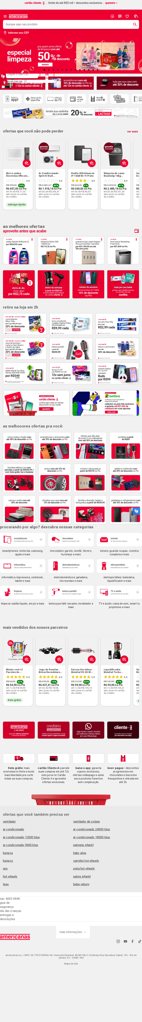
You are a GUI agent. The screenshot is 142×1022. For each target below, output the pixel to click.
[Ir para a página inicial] (15, 937)
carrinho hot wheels (86, 861)
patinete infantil (83, 845)
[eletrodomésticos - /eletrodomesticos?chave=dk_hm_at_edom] (71, 566)
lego (6, 884)
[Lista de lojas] (120, 16)
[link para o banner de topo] (71, 4)
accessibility (4, 83)
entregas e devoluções (7, 917)
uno (5, 868)
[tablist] (71, 70)
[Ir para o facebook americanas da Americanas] (132, 941)
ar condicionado (13, 829)
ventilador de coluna (86, 821)
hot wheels (10, 876)
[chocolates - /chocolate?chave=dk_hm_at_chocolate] (71, 539)
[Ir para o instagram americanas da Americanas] (118, 941)
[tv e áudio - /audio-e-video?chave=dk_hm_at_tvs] (119, 592)
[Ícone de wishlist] (127, 16)
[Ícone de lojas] (120, 16)
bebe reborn (81, 884)
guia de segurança (6, 905)
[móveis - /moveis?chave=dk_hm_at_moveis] (119, 539)
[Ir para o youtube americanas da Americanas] (125, 941)
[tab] (44, 70)
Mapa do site (71, 963)
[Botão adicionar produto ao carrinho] (25, 668)
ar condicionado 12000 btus (21, 837)
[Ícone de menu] (5, 16)
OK (47, 74)
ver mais (132, 131)
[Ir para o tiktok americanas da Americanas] (140, 941)
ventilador (9, 821)
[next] (134, 169)
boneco (8, 861)
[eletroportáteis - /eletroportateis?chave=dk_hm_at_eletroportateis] (119, 566)
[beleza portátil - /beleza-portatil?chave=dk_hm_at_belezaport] (71, 592)
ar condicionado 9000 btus (20, 845)
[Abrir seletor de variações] (25, 171)
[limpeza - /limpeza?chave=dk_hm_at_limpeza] (22, 592)
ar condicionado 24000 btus (91, 829)
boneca (8, 853)
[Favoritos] (127, 16)
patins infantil (82, 876)
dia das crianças (10, 911)
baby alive (79, 853)
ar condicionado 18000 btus (91, 837)
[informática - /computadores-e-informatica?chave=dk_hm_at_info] (22, 566)
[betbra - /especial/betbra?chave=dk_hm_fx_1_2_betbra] (105, 403)
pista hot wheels (84, 868)
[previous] (7, 169)
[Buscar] (133, 24)
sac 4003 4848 (10, 898)
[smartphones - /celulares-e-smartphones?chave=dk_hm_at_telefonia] (22, 539)
